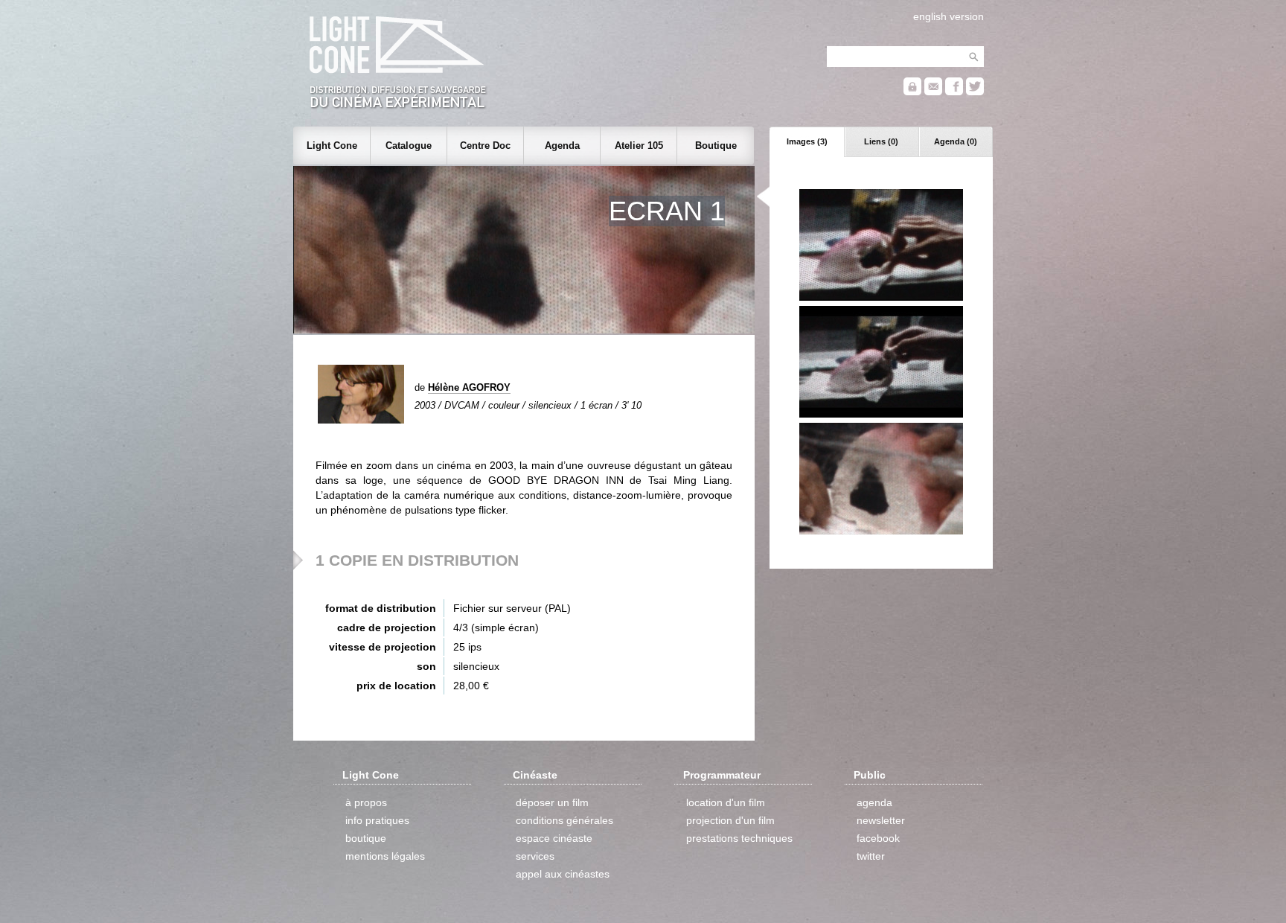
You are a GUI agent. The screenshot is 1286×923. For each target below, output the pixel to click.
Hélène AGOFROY (469, 387)
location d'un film (725, 802)
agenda (874, 802)
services (535, 856)
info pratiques (377, 820)
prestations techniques (739, 838)
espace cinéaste (554, 838)
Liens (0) (881, 141)
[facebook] (954, 92)
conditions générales (564, 820)
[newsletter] (933, 92)
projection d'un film (730, 820)
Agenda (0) (955, 141)
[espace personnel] (912, 92)
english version (948, 16)
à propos (366, 802)
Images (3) (807, 141)
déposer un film (552, 802)
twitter (871, 856)
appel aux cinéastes (563, 874)
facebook (878, 838)
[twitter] (975, 92)
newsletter (881, 820)
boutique (365, 838)
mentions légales (385, 856)
